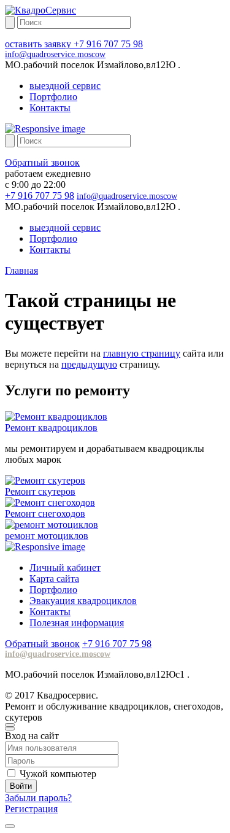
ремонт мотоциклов (46, 535)
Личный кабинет (65, 567)
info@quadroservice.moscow (55, 54)
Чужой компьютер (58, 774)
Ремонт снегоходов (45, 513)
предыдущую (89, 364)
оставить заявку (39, 44)
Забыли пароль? (38, 797)
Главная (21, 270)
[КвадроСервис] (40, 10)
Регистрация (31, 809)
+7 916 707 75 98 (108, 44)
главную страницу (141, 353)
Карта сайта (54, 578)
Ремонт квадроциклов (51, 427)
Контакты (50, 108)
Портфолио (53, 96)
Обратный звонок (42, 162)
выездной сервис (65, 85)
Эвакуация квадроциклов (83, 600)
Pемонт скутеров (40, 491)
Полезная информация (76, 623)
